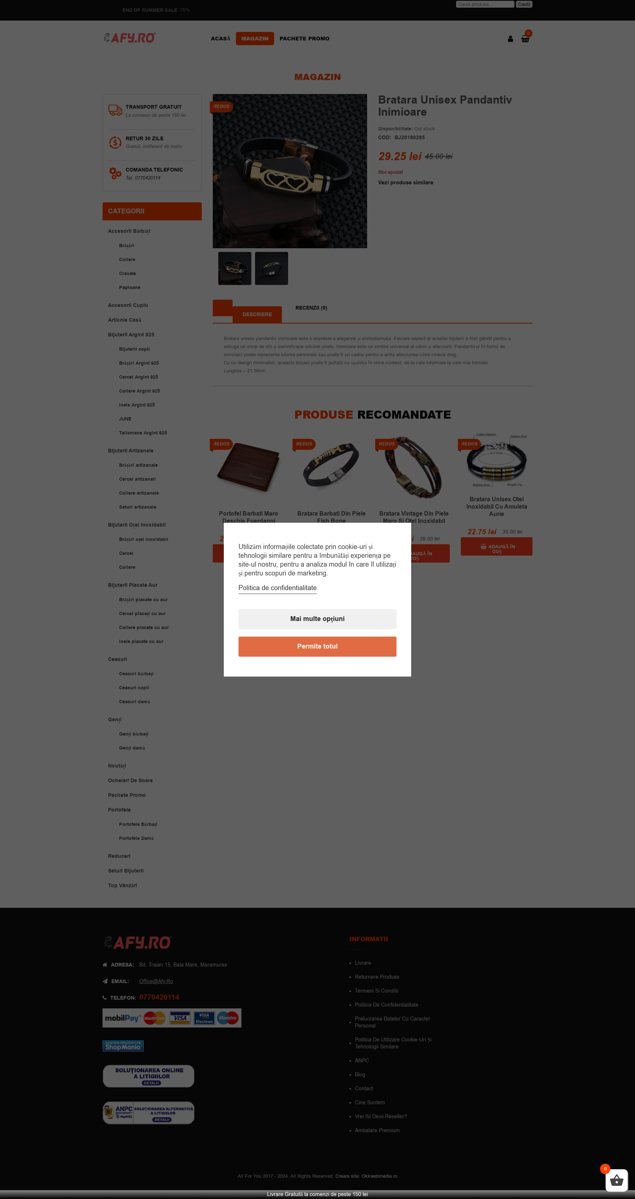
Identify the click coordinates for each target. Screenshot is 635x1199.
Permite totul (317, 646)
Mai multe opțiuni (317, 619)
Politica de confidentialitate (277, 588)
